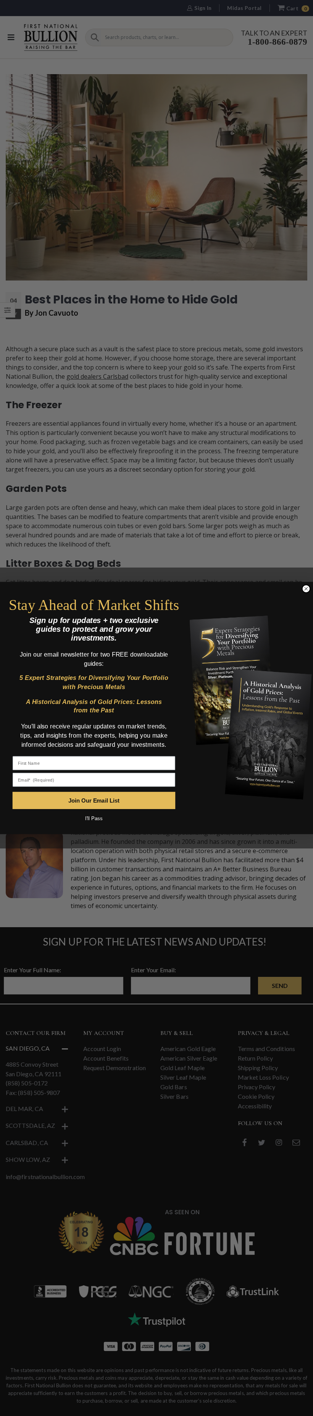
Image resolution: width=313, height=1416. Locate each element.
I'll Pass (93, 818)
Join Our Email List (93, 800)
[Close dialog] (306, 589)
